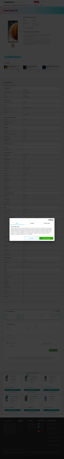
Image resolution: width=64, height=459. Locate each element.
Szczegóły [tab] (32, 223)
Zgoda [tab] (17, 223)
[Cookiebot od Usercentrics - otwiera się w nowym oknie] (49, 220)
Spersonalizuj (31, 238)
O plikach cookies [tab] (47, 223)
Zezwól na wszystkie (46, 238)
